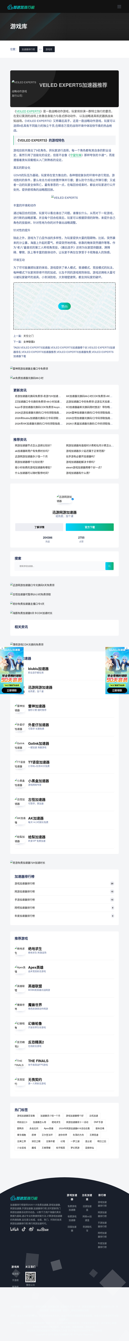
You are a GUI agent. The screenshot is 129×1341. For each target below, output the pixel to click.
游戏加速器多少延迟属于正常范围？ (86, 451)
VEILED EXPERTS (28, 111)
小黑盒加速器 (38, 780)
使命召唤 (99, 1128)
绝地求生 (35, 948)
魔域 (34, 1147)
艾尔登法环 (47, 1134)
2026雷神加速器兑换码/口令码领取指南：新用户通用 (95, 412)
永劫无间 (33, 1128)
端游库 (15, 1273)
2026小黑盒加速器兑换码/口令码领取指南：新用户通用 (97, 423)
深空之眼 (36, 1141)
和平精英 (60, 1147)
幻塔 (63, 1141)
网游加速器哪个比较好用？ (30, 462)
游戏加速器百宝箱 (26, 1115)
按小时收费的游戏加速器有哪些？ (34, 467)
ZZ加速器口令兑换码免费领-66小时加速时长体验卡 (43, 401)
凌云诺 (88, 1141)
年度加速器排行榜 (25, 916)
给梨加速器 (36, 836)
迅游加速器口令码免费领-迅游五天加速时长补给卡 (94, 401)
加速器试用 (53, 1306)
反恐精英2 (36, 1042)
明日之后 (101, 1141)
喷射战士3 (22, 1122)
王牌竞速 (94, 1134)
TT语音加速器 (39, 762)
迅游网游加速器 (40, 687)
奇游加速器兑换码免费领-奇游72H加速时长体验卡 (43, 396)
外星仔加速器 (38, 724)
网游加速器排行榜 (25, 891)
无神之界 (21, 1141)
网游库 (15, 1286)
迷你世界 (62, 1134)
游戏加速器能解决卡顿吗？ (81, 462)
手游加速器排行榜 (25, 899)
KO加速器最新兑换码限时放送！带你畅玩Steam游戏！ (96, 407)
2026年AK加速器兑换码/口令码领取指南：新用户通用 (45, 423)
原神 (34, 1134)
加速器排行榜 (28, 49)
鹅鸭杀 (20, 1128)
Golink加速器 (38, 743)
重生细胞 (21, 1134)
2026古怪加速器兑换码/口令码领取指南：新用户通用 (95, 418)
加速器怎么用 (39, 1122)
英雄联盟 (35, 985)
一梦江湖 (75, 1141)
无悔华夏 (50, 1141)
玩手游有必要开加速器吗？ (81, 456)
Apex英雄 (35, 967)
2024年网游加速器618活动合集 (74, 1128)
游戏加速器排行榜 (25, 883)
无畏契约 (35, 1079)
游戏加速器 (40, 1306)
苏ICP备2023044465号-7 (80, 1330)
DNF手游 (98, 1122)
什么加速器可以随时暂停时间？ (32, 473)
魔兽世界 (35, 1004)
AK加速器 (36, 818)
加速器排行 (28, 1306)
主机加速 (93, 1115)
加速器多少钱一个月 (50, 1115)
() (64, 306)
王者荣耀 (46, 1147)
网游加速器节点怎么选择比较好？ (34, 445)
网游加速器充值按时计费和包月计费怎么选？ (91, 445)
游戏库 (49, 49)
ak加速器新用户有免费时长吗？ (32, 451)
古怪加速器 (36, 799)
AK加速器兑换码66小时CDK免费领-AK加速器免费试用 (96, 396)
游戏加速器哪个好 (75, 1115)
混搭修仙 (89, 1147)
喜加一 (66, 1310)
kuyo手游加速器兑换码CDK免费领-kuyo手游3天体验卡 (45, 407)
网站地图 (97, 1330)
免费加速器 (55, 1310)
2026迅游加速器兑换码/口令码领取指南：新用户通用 (44, 412)
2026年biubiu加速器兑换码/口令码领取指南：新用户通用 (47, 418)
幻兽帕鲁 (35, 1023)
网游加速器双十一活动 (77, 1122)
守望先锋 (75, 155)
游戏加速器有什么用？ (78, 473)
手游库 (15, 1280)
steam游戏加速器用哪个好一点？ (84, 467)
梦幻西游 (75, 1147)
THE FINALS (38, 1060)
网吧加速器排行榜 (25, 907)
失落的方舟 (78, 1134)
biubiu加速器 (38, 668)
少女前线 (21, 1147)
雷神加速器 (36, 705)
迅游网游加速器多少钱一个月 (31, 456)
